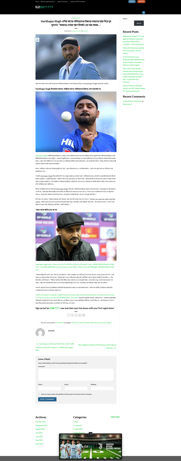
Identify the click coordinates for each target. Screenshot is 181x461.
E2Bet (117, 417)
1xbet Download (62, 1)
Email (66, 384)
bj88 (112, 417)
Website (93, 384)
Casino (75, 422)
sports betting (107, 323)
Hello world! (127, 104)
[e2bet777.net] (46, 7)
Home (37, 1)
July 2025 (39, 433)
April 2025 (39, 444)
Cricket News (75, 18)
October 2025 (41, 422)
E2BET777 (55, 308)
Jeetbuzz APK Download (77, 1)
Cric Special (77, 425)
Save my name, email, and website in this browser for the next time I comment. (66, 394)
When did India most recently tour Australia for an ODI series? (133, 50)
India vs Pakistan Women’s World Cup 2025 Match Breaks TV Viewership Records (134, 88)
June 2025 (39, 436)
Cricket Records (79, 433)
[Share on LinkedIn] (83, 315)
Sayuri (85, 31)
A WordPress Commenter (132, 101)
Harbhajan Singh (42, 156)
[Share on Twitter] (72, 315)
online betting (98, 323)
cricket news (75, 323)
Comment (41, 366)
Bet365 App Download (47, 1)
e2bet (81, 323)
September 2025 (41, 425)
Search (125, 19)
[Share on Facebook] (68, 315)
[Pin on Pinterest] (80, 315)
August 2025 (40, 429)
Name (40, 384)
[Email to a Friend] (76, 315)
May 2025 (39, 440)
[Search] (143, 12)
